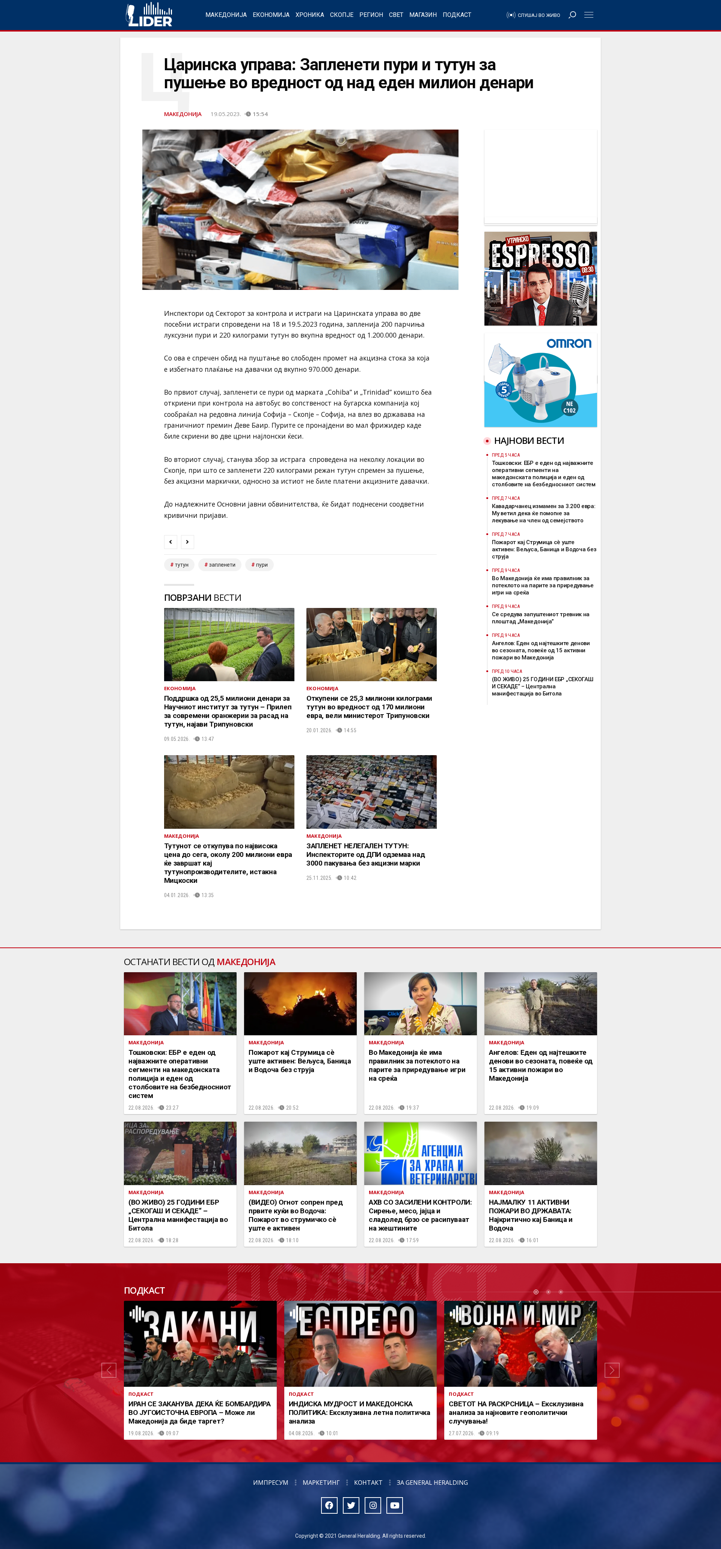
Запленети (222, 565)
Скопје (341, 14)
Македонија (226, 14)
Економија (271, 14)
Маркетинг (321, 1482)
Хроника (310, 14)
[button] (109, 1370)
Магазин (423, 14)
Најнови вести (529, 440)
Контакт (368, 1482)
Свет (396, 14)
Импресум (270, 1482)
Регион (371, 14)
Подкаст (457, 14)
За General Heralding (432, 1482)
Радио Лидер (149, 15)
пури (262, 565)
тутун (182, 565)
